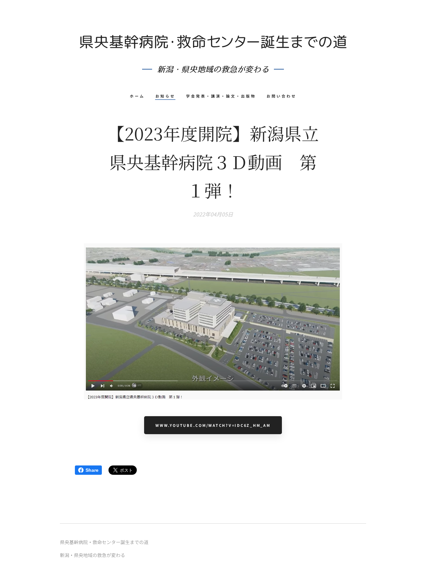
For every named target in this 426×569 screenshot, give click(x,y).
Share (92, 470)
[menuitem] (140, 96)
